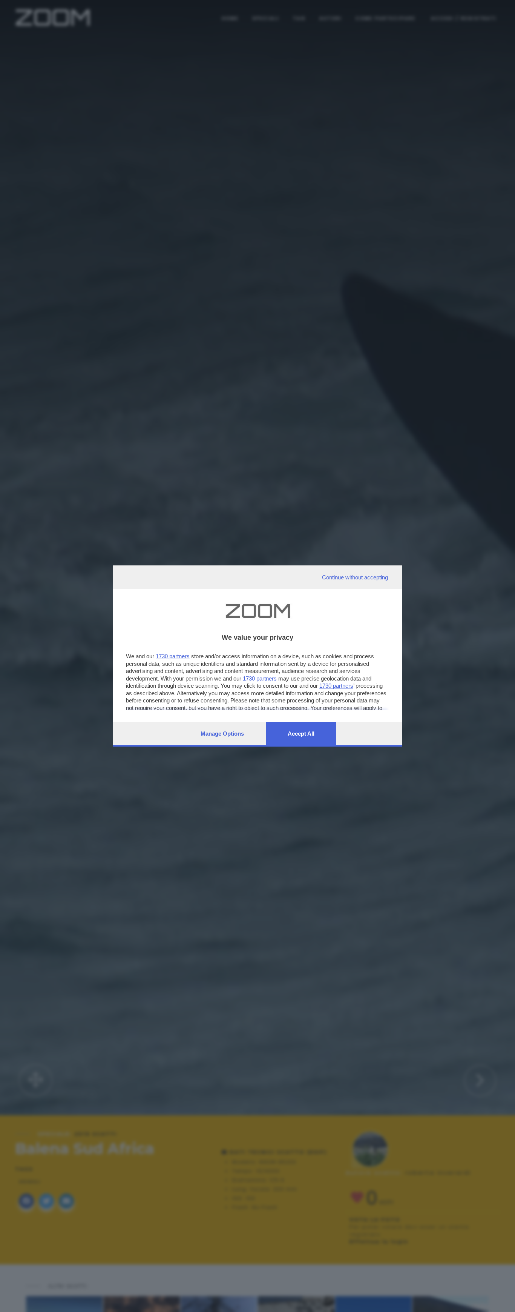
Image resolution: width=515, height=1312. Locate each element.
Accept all (301, 733)
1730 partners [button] (173, 656)
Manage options (222, 733)
